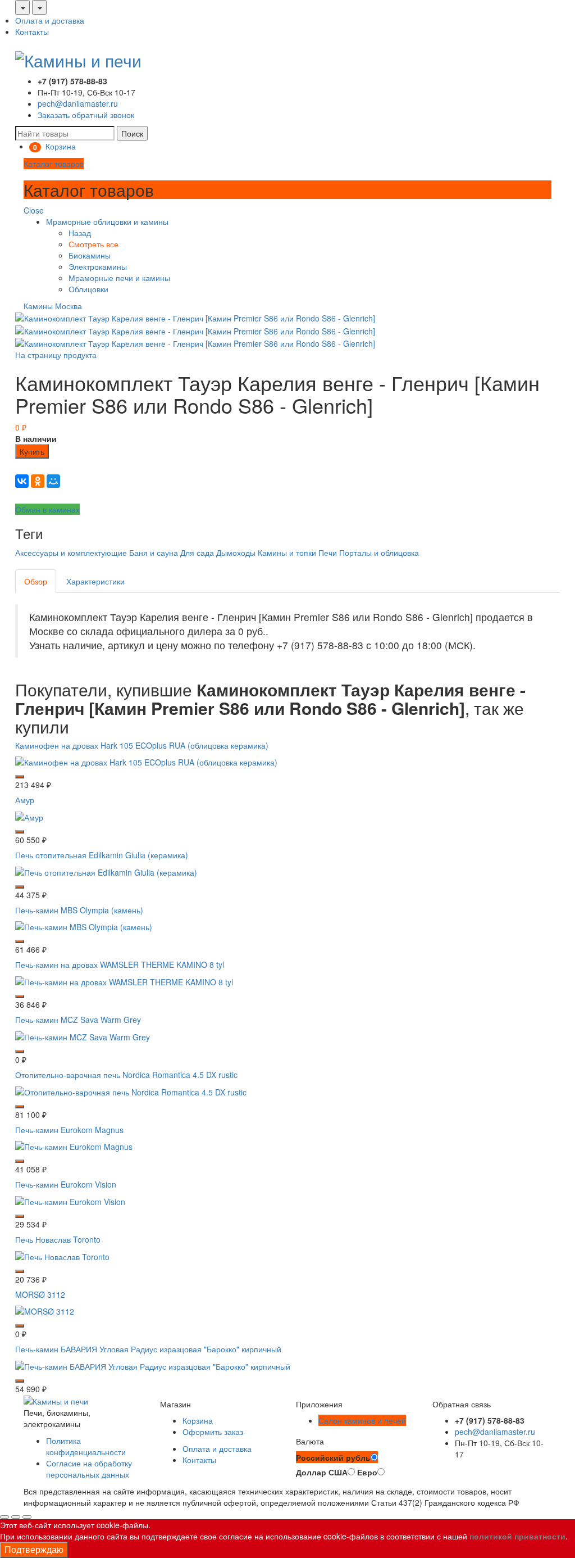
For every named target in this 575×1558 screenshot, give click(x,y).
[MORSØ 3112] (44, 1310)
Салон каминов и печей (362, 1420)
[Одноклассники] (37, 481)
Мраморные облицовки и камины (107, 221)
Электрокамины (98, 266)
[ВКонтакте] (22, 481)
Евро (367, 1472)
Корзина (197, 1420)
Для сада (197, 552)
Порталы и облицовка (379, 552)
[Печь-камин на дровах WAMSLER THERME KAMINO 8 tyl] (124, 980)
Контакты (32, 31)
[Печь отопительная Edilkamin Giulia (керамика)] (106, 870)
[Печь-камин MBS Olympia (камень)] (83, 925)
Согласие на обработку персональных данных (89, 1468)
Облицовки (88, 289)
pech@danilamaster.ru (78, 103)
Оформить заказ (212, 1431)
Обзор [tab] (35, 581)
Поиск (132, 133)
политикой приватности (517, 1536)
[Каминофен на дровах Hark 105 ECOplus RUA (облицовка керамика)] (146, 761)
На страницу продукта (56, 354)
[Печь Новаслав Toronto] (62, 1255)
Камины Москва (53, 305)
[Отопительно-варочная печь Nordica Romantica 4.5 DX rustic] (131, 1090)
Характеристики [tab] (95, 581)
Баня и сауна (153, 552)
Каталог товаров (54, 163)
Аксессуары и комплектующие (71, 552)
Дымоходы (235, 552)
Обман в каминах (47, 509)
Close (34, 210)
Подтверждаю (33, 1549)
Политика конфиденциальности (86, 1446)
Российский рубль (333, 1457)
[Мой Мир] (53, 481)
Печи (327, 552)
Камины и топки (287, 552)
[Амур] (29, 816)
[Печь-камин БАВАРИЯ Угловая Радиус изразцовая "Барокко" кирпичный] (152, 1365)
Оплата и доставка (49, 20)
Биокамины (90, 255)
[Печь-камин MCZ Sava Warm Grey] (82, 1035)
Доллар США (322, 1472)
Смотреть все (93, 244)
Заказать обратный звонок (86, 114)
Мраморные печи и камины (119, 277)
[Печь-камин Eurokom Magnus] (74, 1145)
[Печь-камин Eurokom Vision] (70, 1200)
